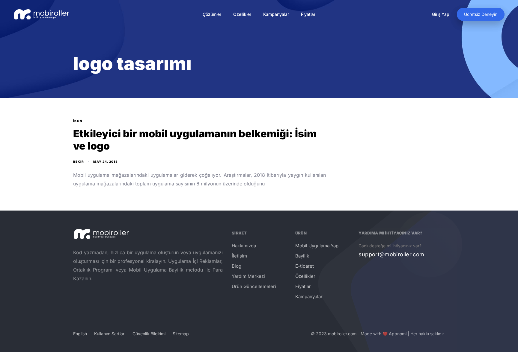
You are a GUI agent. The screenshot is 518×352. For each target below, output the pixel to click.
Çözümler (212, 14)
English (80, 333)
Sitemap (181, 333)
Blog (236, 266)
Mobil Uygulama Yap (316, 246)
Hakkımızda (244, 246)
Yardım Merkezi (248, 276)
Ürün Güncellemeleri (254, 286)
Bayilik (302, 256)
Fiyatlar (308, 14)
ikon (77, 121)
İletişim (239, 256)
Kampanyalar (276, 14)
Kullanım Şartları (109, 333)
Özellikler (242, 14)
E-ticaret (304, 266)
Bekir (78, 161)
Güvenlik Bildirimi (148, 333)
